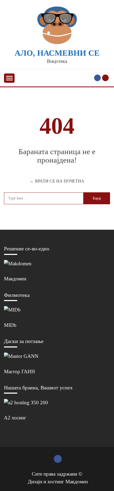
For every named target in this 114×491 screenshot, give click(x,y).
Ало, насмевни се (57, 53)
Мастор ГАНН (19, 371)
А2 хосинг (15, 417)
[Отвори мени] (9, 78)
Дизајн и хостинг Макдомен (58, 481)
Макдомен (15, 278)
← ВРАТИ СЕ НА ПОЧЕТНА (57, 181)
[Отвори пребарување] (105, 78)
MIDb (10, 325)
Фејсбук (97, 78)
